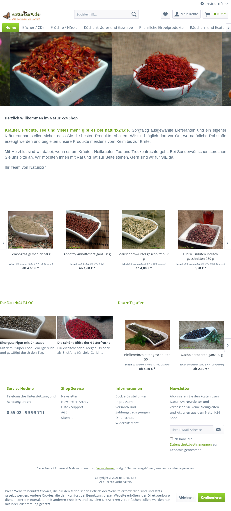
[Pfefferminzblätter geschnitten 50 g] (147, 335)
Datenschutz (125, 417)
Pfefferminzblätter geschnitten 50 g (147, 357)
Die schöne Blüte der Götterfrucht (83, 342)
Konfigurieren (211, 497)
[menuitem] (106, 14)
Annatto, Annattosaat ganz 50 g (87, 254)
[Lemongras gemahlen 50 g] (31, 229)
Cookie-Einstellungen (131, 396)
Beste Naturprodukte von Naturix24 (115, 69)
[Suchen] (134, 14)
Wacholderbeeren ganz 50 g (201, 355)
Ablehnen (186, 497)
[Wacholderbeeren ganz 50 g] (201, 335)
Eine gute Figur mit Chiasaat (22, 342)
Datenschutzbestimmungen (191, 444)
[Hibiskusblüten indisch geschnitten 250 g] (200, 229)
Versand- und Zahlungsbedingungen (133, 410)
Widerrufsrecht (127, 423)
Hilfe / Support (72, 407)
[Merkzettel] (165, 14)
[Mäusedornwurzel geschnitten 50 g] (144, 229)
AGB (64, 412)
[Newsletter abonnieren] (218, 429)
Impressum (124, 401)
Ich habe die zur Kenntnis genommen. (194, 444)
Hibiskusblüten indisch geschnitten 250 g (200, 256)
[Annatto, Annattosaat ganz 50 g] (87, 229)
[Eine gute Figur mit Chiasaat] (28, 327)
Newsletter (69, 396)
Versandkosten (106, 468)
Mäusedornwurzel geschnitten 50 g (143, 256)
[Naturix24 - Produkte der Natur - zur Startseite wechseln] (22, 15)
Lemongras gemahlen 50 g (31, 254)
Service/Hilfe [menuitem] (214, 4)
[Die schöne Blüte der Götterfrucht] (85, 327)
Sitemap (67, 417)
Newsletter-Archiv (74, 401)
